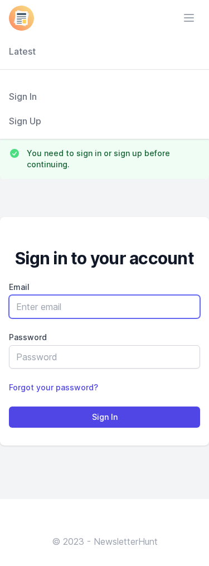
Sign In (23, 96)
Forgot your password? (53, 387)
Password (28, 337)
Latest (22, 51)
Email (19, 287)
